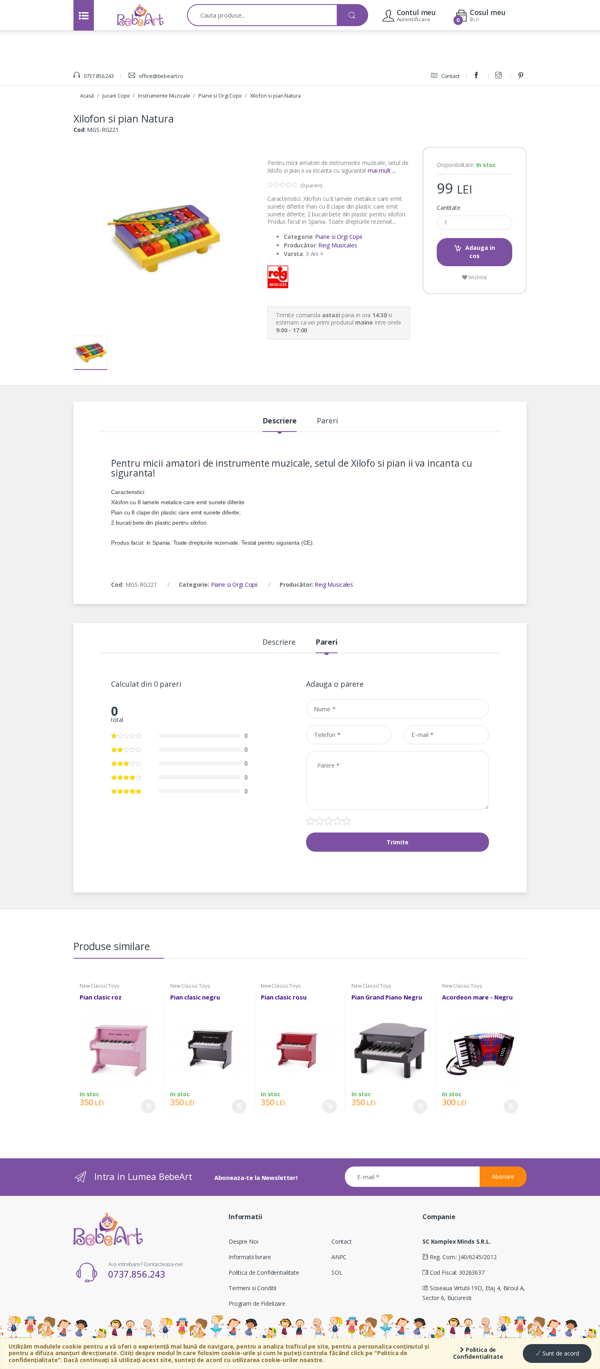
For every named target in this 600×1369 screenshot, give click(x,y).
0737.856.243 (98, 76)
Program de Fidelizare (257, 1303)
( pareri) (311, 185)
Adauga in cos (480, 252)
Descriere (279, 421)
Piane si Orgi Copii (219, 95)
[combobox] (262, 15)
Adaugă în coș (148, 1106)
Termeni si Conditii (252, 1288)
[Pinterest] (522, 76)
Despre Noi (243, 1241)
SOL (336, 1272)
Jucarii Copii (115, 95)
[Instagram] (499, 76)
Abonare (503, 1176)
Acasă (87, 95)
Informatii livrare (250, 1257)
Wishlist (477, 277)
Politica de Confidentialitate (478, 1353)
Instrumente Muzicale (164, 95)
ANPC (339, 1257)
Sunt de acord (560, 1353)
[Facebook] (477, 76)
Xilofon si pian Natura (275, 95)
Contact (450, 76)
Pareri (327, 421)
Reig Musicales (337, 245)
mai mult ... (382, 170)
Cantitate (448, 207)
